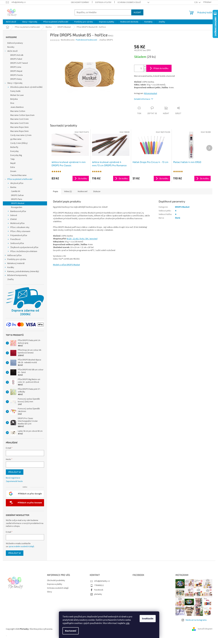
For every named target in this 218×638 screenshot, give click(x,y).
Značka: (106, 39)
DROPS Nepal (16, 71)
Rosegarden (16, 207)
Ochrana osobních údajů (129, 2)
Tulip (12, 159)
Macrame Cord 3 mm (19, 119)
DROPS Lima (15, 67)
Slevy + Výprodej (14, 83)
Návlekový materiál (15, 263)
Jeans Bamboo (17, 107)
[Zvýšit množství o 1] (144, 66)
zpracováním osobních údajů (21, 546)
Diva (12, 103)
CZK (196, 2)
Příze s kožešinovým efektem (23, 251)
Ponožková (15, 239)
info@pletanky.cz (102, 581)
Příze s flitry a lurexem (20, 231)
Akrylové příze (16, 183)
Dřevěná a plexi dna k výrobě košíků (26, 87)
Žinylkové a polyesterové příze (24, 247)
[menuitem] (11, 21)
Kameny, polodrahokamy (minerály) (23, 271)
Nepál (12, 163)
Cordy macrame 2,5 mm (20, 135)
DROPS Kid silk (16, 55)
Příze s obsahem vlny (19, 227)
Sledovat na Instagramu (196, 620)
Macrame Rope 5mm (19, 131)
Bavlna (13, 187)
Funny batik (15, 91)
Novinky (10, 47)
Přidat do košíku (160, 68)
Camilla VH (15, 191)
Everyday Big (16, 155)
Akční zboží (12, 51)
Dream (13, 171)
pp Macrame (15, 139)
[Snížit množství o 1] (144, 70)
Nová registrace (13, 478)
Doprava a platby (103, 2)
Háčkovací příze (14, 255)
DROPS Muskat (17, 203)
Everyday (14, 151)
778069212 (99, 585)
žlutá (177, 217)
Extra (12, 167)
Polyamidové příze (18, 235)
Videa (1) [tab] (68, 191)
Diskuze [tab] (96, 191)
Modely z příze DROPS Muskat (66, 264)
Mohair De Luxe (17, 95)
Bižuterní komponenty (17, 275)
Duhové (13, 215)
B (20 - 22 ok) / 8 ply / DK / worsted (82, 238)
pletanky (98, 594)
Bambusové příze (18, 211)
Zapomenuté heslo (14, 481)
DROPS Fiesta (16, 75)
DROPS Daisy (16, 79)
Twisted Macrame (18, 175)
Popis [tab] (55, 191)
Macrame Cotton (17, 111)
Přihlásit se (14, 472)
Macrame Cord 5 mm (19, 123)
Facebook (98, 589)
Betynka (14, 99)
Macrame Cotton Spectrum (22, 115)
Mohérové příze (17, 223)
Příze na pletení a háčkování (19, 179)
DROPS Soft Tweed (19, 63)
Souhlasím (147, 618)
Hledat (137, 12)
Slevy (49, 591)
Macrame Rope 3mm (19, 127)
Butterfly (14, 147)
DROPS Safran (17, 195)
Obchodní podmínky (80, 2)
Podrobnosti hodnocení (86, 40)
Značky (10, 279)
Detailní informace (142, 99)
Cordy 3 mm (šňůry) (19, 143)
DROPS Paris (16, 199)
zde (127, 623)
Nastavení (70, 630)
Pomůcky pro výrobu (16, 259)
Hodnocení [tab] (82, 191)
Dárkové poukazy (15, 43)
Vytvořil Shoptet (205, 629)
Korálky (10, 267)
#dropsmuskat (150, 93)
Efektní (13, 219)
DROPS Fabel (16, 59)
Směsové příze (17, 243)
